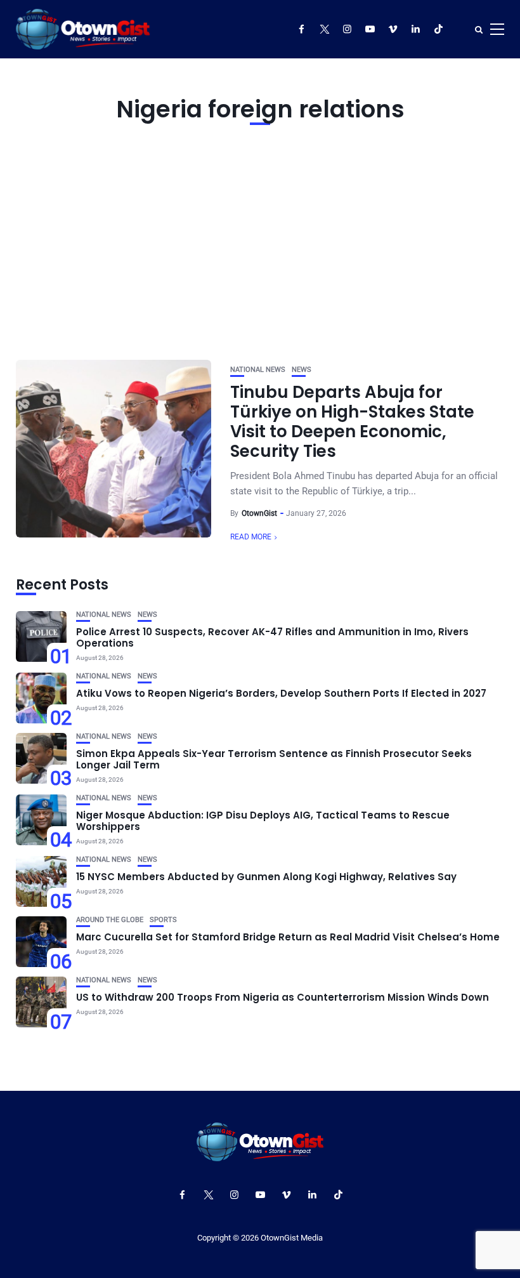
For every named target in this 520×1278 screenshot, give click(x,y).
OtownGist (259, 513)
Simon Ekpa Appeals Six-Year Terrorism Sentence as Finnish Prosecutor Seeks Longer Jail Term (274, 759)
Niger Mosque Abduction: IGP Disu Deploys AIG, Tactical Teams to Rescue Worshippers (263, 820)
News (301, 369)
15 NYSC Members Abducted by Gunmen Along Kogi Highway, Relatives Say (266, 876)
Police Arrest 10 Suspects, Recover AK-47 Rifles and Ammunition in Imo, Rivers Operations (272, 637)
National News (257, 369)
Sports (163, 919)
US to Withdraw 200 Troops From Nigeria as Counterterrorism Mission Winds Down (282, 997)
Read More (250, 536)
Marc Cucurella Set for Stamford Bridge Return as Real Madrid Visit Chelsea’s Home (288, 937)
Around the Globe (109, 919)
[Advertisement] (260, 239)
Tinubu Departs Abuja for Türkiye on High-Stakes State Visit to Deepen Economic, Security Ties (352, 422)
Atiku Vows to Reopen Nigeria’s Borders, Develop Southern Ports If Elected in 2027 (281, 693)
